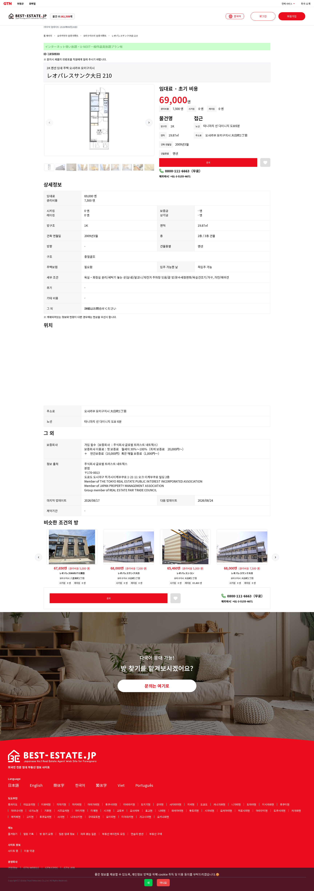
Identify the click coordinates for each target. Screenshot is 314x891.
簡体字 (58, 785)
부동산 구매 (155, 834)
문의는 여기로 (157, 686)
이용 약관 (29, 851)
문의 (208, 162)
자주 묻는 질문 (88, 834)
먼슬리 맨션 (137, 834)
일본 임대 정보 (67, 834)
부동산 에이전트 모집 (113, 834)
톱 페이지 (48, 35)
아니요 (163, 882)
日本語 (13, 785)
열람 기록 (28, 834)
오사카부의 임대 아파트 (67, 35)
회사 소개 (305, 3)
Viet (121, 785)
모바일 (32, 3)
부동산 (20, 3)
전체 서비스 (287, 3)
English (36, 785)
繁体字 (101, 785)
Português (144, 785)
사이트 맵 (13, 851)
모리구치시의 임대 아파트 (94, 35)
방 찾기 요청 (46, 834)
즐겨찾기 (12, 834)
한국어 (80, 785)
